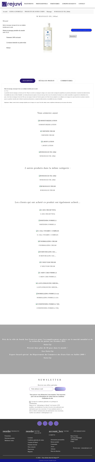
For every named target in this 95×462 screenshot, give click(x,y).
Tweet (76, 24)
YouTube (51, 423)
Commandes (54, 444)
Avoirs (52, 446)
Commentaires (66, 80)
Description (27, 80)
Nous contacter (32, 447)
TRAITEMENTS (28, 3)
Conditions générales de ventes (36, 440)
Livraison (30, 437)
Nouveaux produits (10, 438)
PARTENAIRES (54, 3)
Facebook (39, 423)
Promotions (8, 436)
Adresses (53, 449)
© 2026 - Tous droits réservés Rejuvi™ (47, 457)
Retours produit (55, 442)
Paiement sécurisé (32, 444)
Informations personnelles (57, 439)
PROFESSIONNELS (42, 3)
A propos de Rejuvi (69, 3)
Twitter (45, 423)
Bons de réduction (55, 451)
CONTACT (82, 3)
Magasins (30, 451)
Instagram (56, 423)
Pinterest (81, 24)
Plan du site (31, 449)
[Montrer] (46, 125)
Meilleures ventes (9, 440)
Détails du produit (46, 80)
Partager (72, 24)
